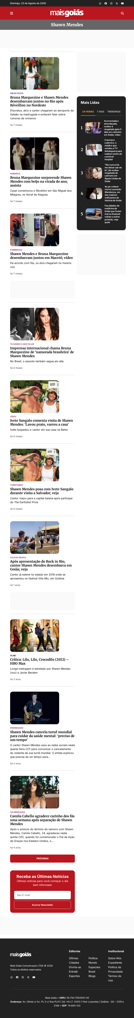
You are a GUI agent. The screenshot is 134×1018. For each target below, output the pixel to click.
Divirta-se (75, 967)
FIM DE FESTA (16, 93)
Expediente (115, 962)
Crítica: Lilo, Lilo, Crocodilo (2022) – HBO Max (39, 661)
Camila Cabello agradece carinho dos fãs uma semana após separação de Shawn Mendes (42, 820)
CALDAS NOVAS (18, 557)
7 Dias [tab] (100, 111)
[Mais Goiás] (67, 13)
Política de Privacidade (115, 969)
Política (93, 958)
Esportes (74, 976)
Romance (15, 174)
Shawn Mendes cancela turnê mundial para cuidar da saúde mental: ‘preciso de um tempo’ (42, 736)
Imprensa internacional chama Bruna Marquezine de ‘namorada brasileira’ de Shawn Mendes (42, 352)
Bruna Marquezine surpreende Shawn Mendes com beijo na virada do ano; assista (40, 181)
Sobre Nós (114, 958)
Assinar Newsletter (42, 904)
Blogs (92, 976)
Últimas (73, 958)
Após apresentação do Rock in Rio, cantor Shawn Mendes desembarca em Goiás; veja (41, 565)
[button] (11, 13)
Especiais (94, 967)
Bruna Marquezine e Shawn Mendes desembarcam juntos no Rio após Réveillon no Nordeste (39, 101)
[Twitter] (116, 3)
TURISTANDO (16, 485)
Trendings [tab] (113, 111)
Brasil (92, 971)
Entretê (73, 971)
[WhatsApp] (100, 3)
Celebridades (17, 812)
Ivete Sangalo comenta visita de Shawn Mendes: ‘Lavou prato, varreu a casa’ (41, 422)
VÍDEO (13, 416)
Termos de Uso (114, 978)
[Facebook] (105, 3)
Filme (13, 655)
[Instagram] (111, 3)
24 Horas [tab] (88, 111)
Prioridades (16, 728)
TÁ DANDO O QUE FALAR (22, 344)
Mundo (93, 962)
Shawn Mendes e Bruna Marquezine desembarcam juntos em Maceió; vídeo (41, 256)
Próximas (42, 858)
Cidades (74, 962)
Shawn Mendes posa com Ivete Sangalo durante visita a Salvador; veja (41, 491)
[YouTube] (122, 3)
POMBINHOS (16, 250)
